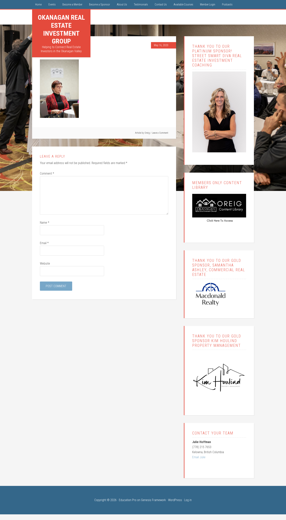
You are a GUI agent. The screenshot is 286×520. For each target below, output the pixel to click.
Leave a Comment (160, 133)
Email (44, 243)
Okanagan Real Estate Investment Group (61, 29)
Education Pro (127, 500)
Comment (47, 173)
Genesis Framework (153, 500)
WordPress (175, 500)
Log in (188, 500)
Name (44, 222)
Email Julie (198, 457)
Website (45, 263)
